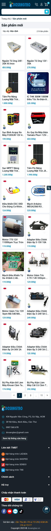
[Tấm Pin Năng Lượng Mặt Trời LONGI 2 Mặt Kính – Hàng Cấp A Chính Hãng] (13, 83)
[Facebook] (4, 511)
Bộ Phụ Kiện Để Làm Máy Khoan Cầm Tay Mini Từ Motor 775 (13, 385)
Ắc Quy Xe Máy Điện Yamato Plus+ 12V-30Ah (37, 135)
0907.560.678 (12, 427)
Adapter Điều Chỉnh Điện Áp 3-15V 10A (37, 241)
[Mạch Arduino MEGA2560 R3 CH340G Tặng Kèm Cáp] (38, 190)
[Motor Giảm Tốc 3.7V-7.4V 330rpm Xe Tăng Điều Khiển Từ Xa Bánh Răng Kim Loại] (38, 262)
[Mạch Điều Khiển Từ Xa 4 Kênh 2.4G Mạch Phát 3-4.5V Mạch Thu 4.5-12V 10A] (13, 262)
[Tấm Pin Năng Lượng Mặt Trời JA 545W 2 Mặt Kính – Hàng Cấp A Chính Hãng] (38, 154)
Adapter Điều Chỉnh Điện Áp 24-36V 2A (12, 348)
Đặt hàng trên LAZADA (16, 454)
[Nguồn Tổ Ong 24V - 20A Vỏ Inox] (13, 47)
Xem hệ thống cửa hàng (14, 438)
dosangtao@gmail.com (17, 432)
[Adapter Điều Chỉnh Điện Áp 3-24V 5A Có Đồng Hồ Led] (38, 297)
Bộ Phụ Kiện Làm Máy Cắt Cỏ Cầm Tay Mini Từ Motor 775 (38, 385)
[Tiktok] (21, 511)
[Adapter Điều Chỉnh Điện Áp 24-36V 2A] (13, 333)
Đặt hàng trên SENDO (16, 464)
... (36, 395)
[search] (46, 11)
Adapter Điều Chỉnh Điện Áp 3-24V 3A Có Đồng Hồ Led (37, 349)
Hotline (36, 4)
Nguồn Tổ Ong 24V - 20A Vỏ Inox (12, 62)
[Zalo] (15, 511)
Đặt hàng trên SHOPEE (17, 459)
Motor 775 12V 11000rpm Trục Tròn (12, 241)
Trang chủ (6, 19)
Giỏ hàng (49, 4)
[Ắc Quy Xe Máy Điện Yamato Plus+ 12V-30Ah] (38, 119)
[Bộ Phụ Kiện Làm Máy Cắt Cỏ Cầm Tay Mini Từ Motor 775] (38, 369)
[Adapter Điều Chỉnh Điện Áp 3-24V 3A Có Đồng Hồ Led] (38, 333)
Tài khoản (41, 4)
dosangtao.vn (34, 528)
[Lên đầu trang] (46, 517)
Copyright (15, 528)
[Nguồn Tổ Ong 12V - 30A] (38, 47)
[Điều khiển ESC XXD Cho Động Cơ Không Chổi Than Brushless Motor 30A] (13, 190)
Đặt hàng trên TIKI (14, 470)
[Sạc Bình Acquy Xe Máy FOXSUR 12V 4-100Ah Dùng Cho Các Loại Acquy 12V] (13, 119)
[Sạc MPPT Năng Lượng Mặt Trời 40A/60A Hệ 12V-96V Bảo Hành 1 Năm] (13, 154)
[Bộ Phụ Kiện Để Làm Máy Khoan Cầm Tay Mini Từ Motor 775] (13, 369)
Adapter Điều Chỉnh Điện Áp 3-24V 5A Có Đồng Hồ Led (37, 314)
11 (42, 395)
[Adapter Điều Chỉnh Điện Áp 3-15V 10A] (38, 226)
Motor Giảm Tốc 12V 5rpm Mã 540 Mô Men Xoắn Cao (13, 314)
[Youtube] (10, 511)
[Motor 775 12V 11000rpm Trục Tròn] (13, 226)
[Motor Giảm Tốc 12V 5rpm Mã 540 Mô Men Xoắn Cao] (13, 297)
